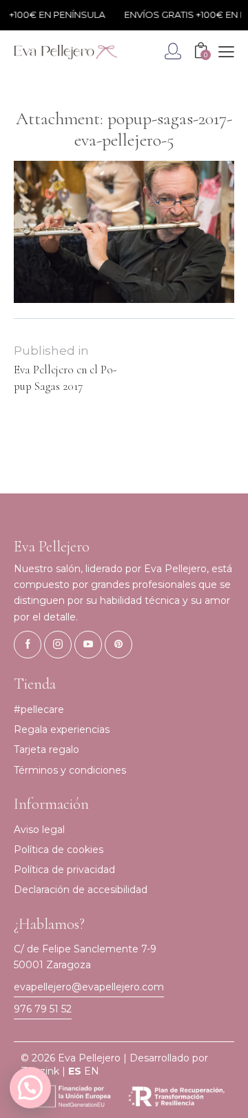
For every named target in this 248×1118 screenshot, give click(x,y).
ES (74, 1071)
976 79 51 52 (43, 1009)
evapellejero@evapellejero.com (89, 987)
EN (91, 1071)
